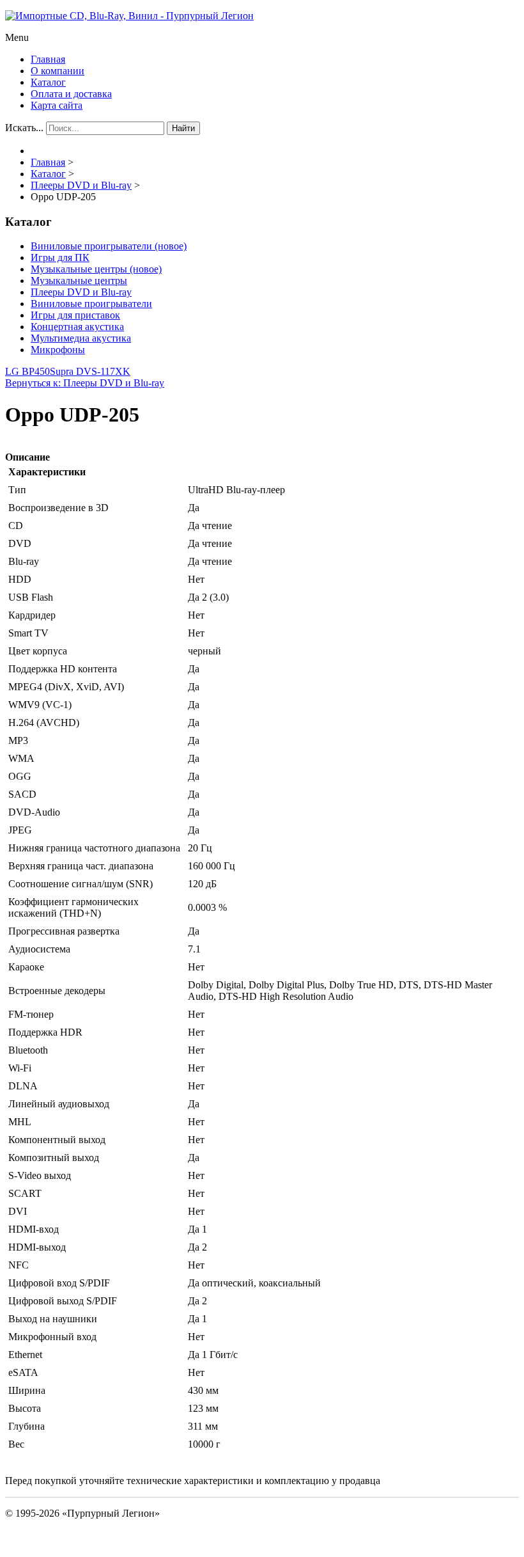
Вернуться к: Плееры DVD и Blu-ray (84, 382)
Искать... (24, 127)
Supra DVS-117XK (90, 371)
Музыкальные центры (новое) (96, 269)
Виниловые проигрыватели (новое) (109, 246)
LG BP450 (27, 371)
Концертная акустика (77, 326)
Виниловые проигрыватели (91, 303)
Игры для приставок (75, 315)
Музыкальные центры (79, 280)
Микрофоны (58, 349)
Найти (183, 128)
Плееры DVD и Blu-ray (81, 292)
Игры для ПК (60, 257)
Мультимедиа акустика (81, 338)
